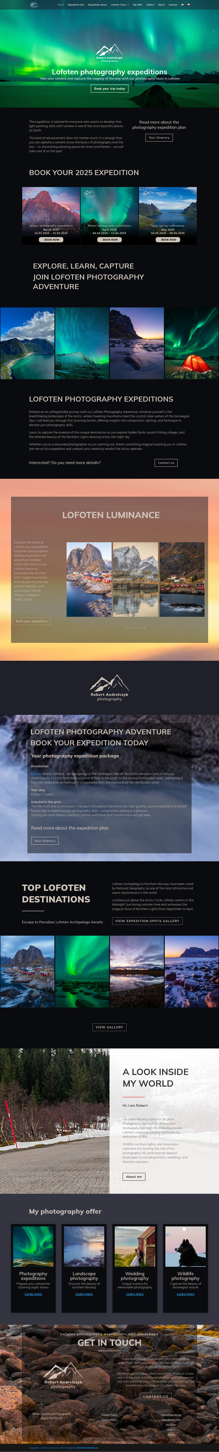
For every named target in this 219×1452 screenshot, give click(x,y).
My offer (137, 5)
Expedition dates (97, 5)
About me (134, 1177)
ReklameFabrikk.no (87, 1447)
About (161, 5)
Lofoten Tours (118, 5)
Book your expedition (31, 621)
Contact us (166, 463)
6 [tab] (144, 627)
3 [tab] (133, 627)
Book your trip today (109, 88)
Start (61, 5)
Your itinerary (159, 137)
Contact (173, 5)
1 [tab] (126, 627)
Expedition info (76, 5)
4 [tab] (137, 627)
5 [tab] (140, 627)
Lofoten (36, 774)
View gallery (109, 1027)
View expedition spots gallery (147, 921)
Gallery (150, 5)
